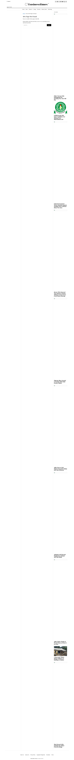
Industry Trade (44, 9)
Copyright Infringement (41, 754)
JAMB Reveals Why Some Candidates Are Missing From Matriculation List (59, 117)
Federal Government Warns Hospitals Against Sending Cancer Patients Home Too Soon (60, 205)
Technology (50, 9)
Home (23, 9)
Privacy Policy (32, 754)
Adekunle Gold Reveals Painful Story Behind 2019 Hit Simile (60, 556)
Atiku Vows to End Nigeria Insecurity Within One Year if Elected (60, 469)
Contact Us (27, 754)
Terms (52, 754)
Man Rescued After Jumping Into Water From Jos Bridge (59, 746)
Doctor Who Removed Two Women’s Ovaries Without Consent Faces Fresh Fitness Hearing (60, 294)
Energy (35, 9)
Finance (30, 9)
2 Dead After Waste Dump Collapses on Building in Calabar (59, 659)
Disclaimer (48, 754)
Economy (38, 9)
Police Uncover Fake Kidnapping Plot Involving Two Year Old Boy (60, 98)
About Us (22, 754)
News (27, 9)
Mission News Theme (34, 758)
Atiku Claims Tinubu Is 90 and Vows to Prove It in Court (60, 643)
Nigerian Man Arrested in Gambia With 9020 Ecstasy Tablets (60, 382)
